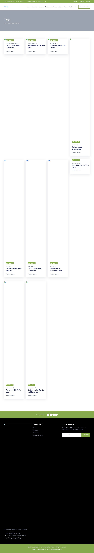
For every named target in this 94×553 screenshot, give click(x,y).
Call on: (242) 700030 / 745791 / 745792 (14, 1)
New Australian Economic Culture (56, 270)
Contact (71, 7)
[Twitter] (51, 415)
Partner (66, 7)
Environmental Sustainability (77, 148)
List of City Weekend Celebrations (13, 47)
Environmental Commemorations (53, 7)
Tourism (9, 266)
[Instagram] (53, 415)
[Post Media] (5, 39)
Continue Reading (10, 51)
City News (9, 43)
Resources (41, 7)
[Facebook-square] (48, 415)
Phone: (15, 536)
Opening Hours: (10, 532)
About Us (34, 7)
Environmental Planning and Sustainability (36, 391)
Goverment (31, 266)
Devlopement (32, 43)
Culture (74, 145)
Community (15, 43)
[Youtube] (56, 415)
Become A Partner (38, 435)
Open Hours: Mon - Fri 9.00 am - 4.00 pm (36, 1)
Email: (13, 538)
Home (28, 7)
